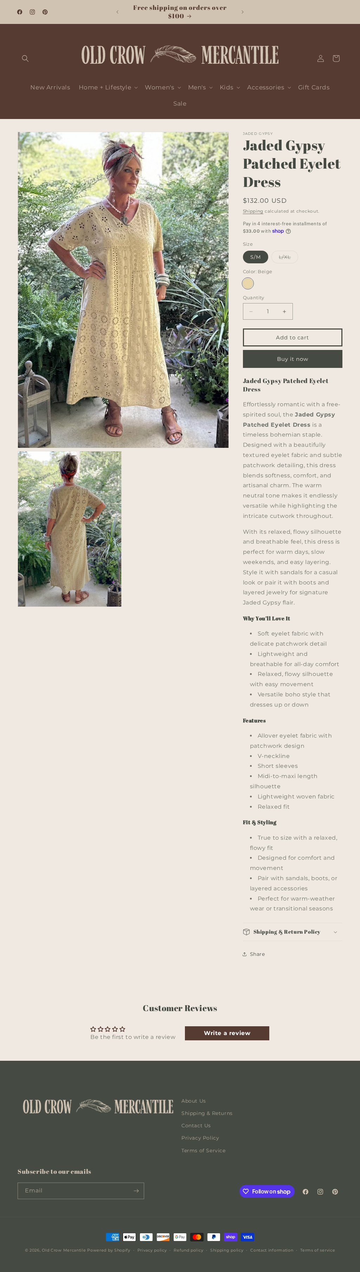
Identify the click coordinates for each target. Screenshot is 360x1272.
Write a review (227, 1033)
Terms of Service (203, 1150)
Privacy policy (152, 1250)
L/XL (288, 258)
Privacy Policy (200, 1138)
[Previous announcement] (117, 12)
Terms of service (317, 1250)
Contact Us (196, 1125)
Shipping (253, 211)
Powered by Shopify (108, 1250)
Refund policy (188, 1250)
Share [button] (257, 954)
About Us (193, 1101)
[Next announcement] (242, 12)
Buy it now (292, 359)
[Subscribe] (136, 1191)
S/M (255, 257)
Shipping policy (227, 1250)
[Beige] (248, 283)
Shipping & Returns (207, 1113)
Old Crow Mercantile (64, 1250)
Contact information (271, 1250)
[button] (25, 58)
